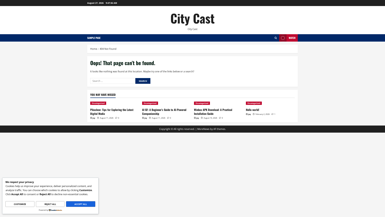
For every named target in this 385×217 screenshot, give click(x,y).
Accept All (80, 204)
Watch (292, 38)
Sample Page (93, 38)
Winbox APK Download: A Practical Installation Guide (213, 111)
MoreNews (203, 129)
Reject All (50, 204)
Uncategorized (98, 103)
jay (93, 118)
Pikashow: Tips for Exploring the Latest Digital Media (111, 111)
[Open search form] (276, 38)
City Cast (192, 18)
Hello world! (252, 110)
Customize (20, 204)
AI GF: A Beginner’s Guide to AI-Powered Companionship (164, 111)
